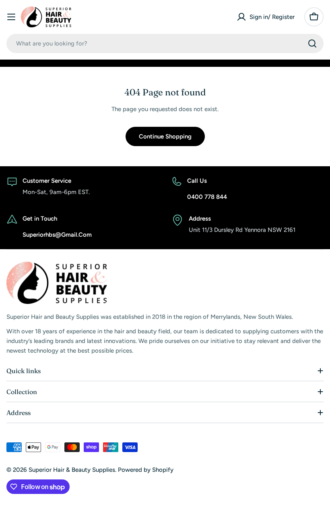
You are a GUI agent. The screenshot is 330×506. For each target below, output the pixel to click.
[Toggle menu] (11, 17)
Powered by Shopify (145, 469)
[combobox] (165, 43)
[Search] (312, 43)
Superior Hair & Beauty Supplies (72, 469)
